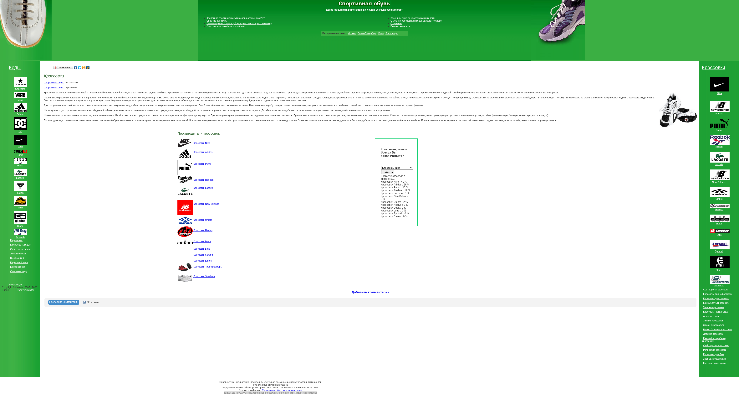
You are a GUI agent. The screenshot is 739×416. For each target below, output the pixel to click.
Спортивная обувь (216, 20)
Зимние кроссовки (713, 320)
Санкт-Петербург (367, 33)
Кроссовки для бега (713, 354)
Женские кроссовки (713, 307)
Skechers (719, 285)
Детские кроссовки (713, 334)
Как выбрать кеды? (20, 244)
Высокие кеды (18, 258)
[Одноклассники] (84, 67)
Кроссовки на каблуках (715, 311)
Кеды (15, 67)
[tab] (63, 302)
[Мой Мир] (88, 67)
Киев (381, 33)
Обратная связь (25, 290)
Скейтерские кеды (20, 249)
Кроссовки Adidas (202, 152)
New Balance (719, 182)
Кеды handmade (19, 262)
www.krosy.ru (16, 284)
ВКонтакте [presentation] (92, 302)
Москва (352, 33)
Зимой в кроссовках (713, 325)
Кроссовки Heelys (202, 230)
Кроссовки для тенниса (716, 298)
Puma (719, 130)
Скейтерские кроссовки (716, 345)
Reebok (719, 147)
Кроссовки (713, 67)
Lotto (719, 235)
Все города (391, 33)
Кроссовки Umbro (202, 220)
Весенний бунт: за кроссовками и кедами (412, 18)
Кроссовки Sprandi (203, 254)
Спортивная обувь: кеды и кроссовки (282, 390)
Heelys (719, 209)
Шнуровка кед (17, 267)
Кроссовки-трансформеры (207, 266)
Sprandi (719, 251)
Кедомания (16, 240)
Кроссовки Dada (202, 241)
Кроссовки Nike (201, 143)
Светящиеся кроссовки (715, 289)
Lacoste (719, 164)
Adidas (719, 113)
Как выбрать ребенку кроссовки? (714, 339)
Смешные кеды (18, 271)
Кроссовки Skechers (204, 276)
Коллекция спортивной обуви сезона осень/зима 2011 (236, 18)
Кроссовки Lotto (201, 248)
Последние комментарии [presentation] (63, 301)
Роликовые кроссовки (714, 350)
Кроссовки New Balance (206, 204)
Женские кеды (18, 253)
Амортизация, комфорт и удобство (225, 26)
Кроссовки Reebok (203, 180)
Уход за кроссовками (714, 358)
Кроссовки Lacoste (203, 188)
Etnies (719, 270)
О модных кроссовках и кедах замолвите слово (416, 20)
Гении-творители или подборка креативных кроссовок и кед (239, 23)
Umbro (719, 199)
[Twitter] (80, 67)
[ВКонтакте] (76, 67)
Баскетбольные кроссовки (717, 329)
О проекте (396, 23)
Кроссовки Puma (202, 164)
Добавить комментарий (370, 292)
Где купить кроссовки (714, 363)
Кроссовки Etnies (202, 260)
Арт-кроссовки (711, 316)
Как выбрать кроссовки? (716, 303)
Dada (719, 223)
